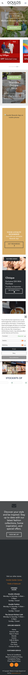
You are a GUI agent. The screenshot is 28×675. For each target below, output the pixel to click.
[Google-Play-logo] (14, 561)
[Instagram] (16, 665)
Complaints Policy (14, 659)
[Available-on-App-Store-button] (14, 570)
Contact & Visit (14, 646)
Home (14, 630)
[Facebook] (12, 665)
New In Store (14, 634)
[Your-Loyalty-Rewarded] (14, 553)
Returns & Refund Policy (14, 657)
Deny (14, 353)
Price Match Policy (14, 661)
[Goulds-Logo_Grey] (14, 3)
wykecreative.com (16, 673)
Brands (14, 636)
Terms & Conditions (14, 655)
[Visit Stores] (14, 362)
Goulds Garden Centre (14, 580)
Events (14, 638)
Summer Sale (14, 632)
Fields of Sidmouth (14, 584)
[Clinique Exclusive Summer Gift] (14, 263)
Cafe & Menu (14, 640)
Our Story (14, 644)
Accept (14, 349)
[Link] (14, 87)
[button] (25, 317)
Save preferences (14, 357)
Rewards (14, 642)
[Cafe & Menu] (14, 312)
